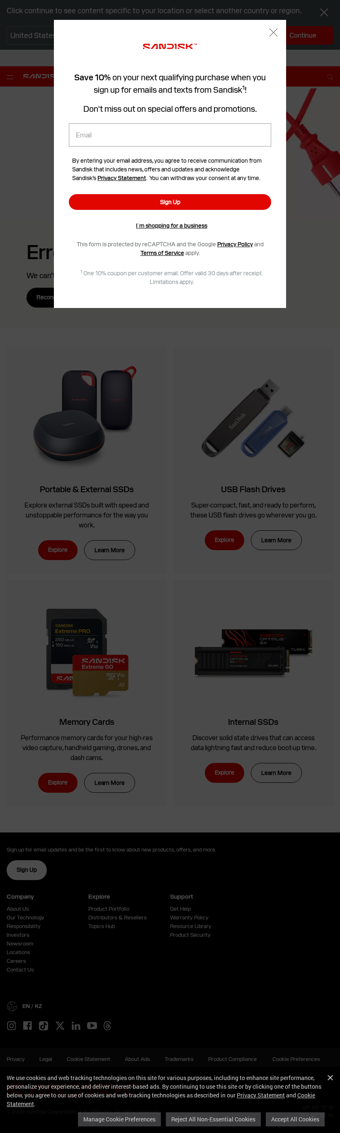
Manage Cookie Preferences (119, 1119)
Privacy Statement (261, 1095)
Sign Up (170, 202)
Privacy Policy (235, 244)
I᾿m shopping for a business (171, 225)
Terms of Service (162, 253)
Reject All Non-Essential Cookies (213, 1119)
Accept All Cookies (295, 1119)
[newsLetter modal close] (273, 33)
